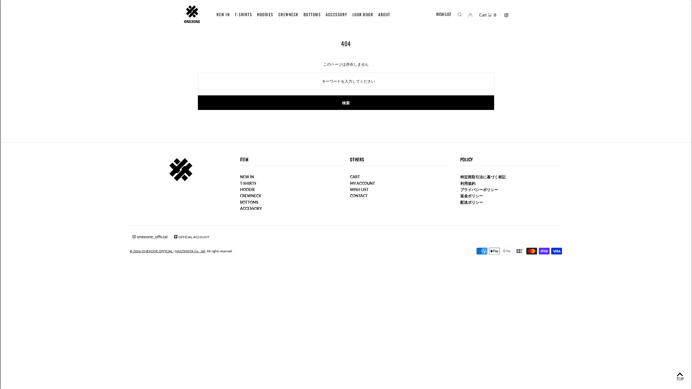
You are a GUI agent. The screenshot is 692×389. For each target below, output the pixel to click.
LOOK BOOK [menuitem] (362, 14)
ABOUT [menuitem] (384, 14)
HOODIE (247, 189)
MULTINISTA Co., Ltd (190, 251)
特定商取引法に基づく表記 (483, 177)
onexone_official (152, 236)
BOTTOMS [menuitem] (312, 14)
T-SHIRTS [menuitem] (243, 14)
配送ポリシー (471, 202)
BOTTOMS (249, 202)
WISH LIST (443, 14)
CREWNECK (250, 195)
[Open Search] (459, 14)
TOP (680, 379)
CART (355, 177)
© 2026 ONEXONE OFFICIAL (151, 251)
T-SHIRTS (248, 183)
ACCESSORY (251, 208)
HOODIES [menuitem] (265, 14)
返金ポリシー (471, 195)
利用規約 (467, 183)
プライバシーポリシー (479, 189)
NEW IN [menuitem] (223, 14)
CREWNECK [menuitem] (288, 14)
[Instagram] (506, 15)
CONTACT (359, 195)
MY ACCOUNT (362, 183)
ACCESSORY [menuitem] (336, 14)
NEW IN (247, 177)
